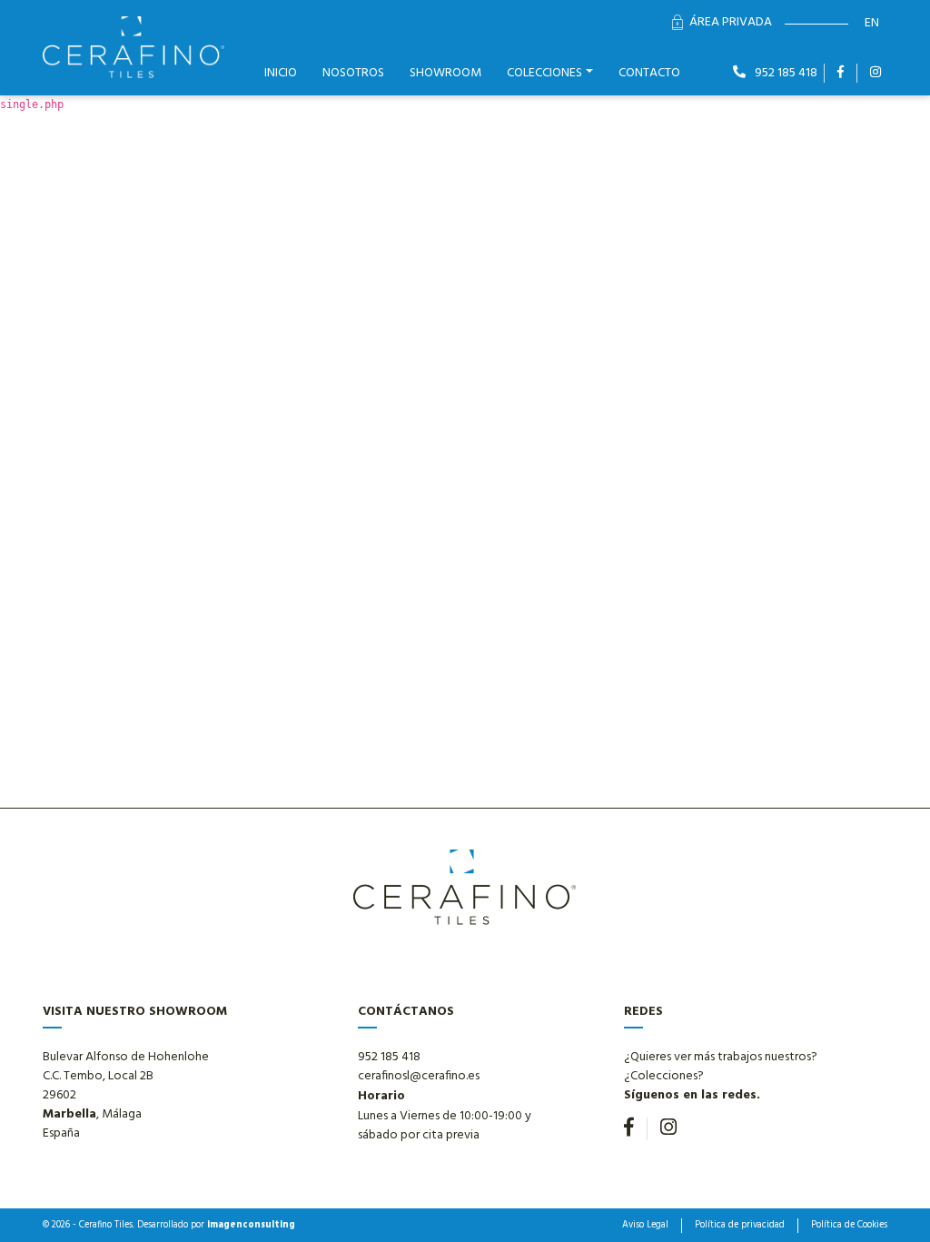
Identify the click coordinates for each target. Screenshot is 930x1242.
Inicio (280, 73)
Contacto (649, 73)
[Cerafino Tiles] (133, 48)
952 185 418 (784, 73)
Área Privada (730, 22)
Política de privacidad (740, 1225)
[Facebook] (840, 73)
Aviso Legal (645, 1225)
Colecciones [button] (544, 73)
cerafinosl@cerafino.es (419, 1076)
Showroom (445, 73)
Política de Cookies (849, 1225)
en (872, 23)
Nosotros (353, 73)
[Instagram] (875, 73)
